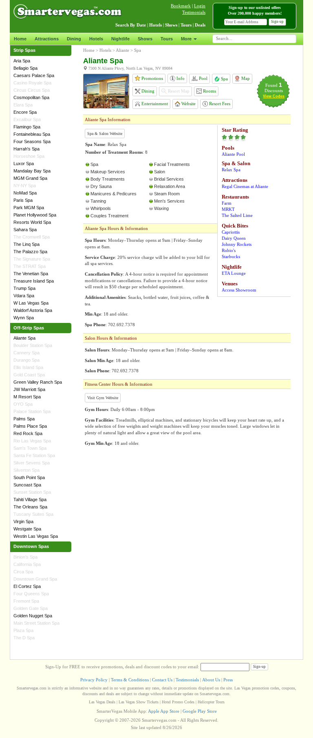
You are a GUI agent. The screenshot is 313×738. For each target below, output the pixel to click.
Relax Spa (231, 169)
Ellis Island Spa (28, 367)
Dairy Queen (234, 238)
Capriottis (231, 232)
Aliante (122, 50)
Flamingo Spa (26, 126)
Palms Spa (24, 418)
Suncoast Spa (27, 484)
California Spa (27, 564)
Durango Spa (26, 360)
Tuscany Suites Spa (33, 514)
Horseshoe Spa (28, 156)
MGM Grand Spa (30, 178)
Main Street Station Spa (36, 623)
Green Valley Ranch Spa (37, 382)
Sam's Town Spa (29, 448)
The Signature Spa (31, 258)
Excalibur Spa (27, 119)
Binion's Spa (25, 557)
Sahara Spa (25, 229)
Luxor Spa (23, 163)
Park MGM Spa (28, 207)
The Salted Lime (237, 215)
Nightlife (120, 38)
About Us (211, 679)
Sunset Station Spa (32, 492)
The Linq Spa (26, 244)
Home (20, 38)
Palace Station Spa (32, 411)
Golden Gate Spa (30, 608)
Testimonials (193, 12)
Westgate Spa (27, 528)
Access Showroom (239, 289)
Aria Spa (21, 60)
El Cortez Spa (27, 586)
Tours (167, 38)
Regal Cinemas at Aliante (245, 186)
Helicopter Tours (211, 702)
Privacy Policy (94, 679)
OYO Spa (23, 404)
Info (180, 78)
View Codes (273, 96)
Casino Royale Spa (32, 82)
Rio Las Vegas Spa (32, 440)
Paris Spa (23, 200)
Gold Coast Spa (29, 374)
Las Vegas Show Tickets (139, 702)
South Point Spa (29, 477)
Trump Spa (24, 288)
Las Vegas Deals (102, 702)
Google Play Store (200, 711)
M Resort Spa (27, 396)
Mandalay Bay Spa (32, 170)
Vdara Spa (23, 295)
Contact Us (162, 679)
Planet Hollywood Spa (34, 214)
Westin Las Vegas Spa (35, 536)
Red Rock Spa (27, 433)
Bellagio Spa (25, 68)
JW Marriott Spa (29, 389)
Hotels (96, 38)
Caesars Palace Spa (33, 75)
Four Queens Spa (31, 593)
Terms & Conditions (130, 679)
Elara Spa (23, 104)
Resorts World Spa (32, 222)
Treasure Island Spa (33, 280)
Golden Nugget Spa (32, 615)
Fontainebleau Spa (31, 134)
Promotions (151, 78)
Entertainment (154, 103)
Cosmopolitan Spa (31, 97)
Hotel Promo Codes (178, 702)
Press (228, 679)
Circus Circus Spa (31, 90)
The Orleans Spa (30, 506)
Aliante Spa (24, 338)
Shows (145, 38)
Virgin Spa (23, 521)
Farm (226, 203)
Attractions (47, 38)
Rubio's (229, 250)
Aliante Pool (233, 154)
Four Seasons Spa (32, 141)
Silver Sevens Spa (31, 462)
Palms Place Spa (30, 426)
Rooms (209, 90)
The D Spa (24, 637)
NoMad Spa (25, 192)
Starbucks (231, 256)
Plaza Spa (23, 630)
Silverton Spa (26, 470)
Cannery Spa (26, 352)
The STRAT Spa (29, 266)
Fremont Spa (26, 601)
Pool (202, 78)
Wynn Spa (23, 317)
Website (188, 103)
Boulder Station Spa (32, 345)
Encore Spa (25, 112)
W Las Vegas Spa (30, 303)
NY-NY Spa (24, 185)
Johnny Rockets (236, 244)
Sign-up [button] (277, 22)
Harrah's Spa (26, 148)
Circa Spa (23, 571)
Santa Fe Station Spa (34, 455)
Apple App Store (163, 711)
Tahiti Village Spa (29, 499)
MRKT (228, 209)
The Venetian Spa (30, 273)
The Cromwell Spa (31, 236)
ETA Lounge (234, 273)
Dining (74, 38)
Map (245, 78)
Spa (224, 78)
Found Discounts (274, 88)
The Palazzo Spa (30, 251)
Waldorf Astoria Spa (32, 310)
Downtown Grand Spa (35, 579)
